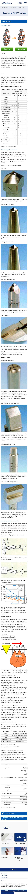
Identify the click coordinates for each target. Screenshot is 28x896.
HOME (2, 7)
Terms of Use (4, 873)
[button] (3, 881)
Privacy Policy (4, 875)
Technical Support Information (9, 7)
